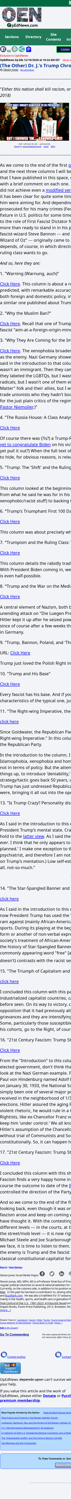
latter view (33, 836)
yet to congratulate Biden (25, 444)
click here (9, 721)
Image (17, 146)
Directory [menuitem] (33, 37)
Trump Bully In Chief (42, 1322)
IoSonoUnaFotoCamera (32, 146)
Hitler (39, 1320)
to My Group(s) (9, 1327)
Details (46, 146)
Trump (46, 1320)
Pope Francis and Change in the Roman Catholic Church (29, 1417)
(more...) (58, 1322)
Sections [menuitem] (12, 37)
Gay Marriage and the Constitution (18, 1443)
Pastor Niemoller (16, 407)
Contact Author (16, 1357)
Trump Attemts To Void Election (15, 1322)
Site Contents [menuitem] (53, 37)
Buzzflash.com (13, 1295)
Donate (49, 1395)
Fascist (32, 1320)
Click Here (10, 284)
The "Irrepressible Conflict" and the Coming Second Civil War (31, 1438)
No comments (27, 70)
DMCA (53, 146)
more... (5, 1310)
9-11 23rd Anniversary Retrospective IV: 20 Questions (27, 1428)
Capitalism (22, 1320)
